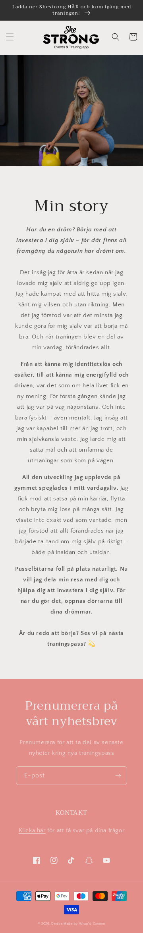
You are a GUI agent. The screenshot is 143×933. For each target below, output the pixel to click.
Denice (56, 923)
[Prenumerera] (118, 775)
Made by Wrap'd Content (84, 923)
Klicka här (32, 830)
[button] (10, 37)
